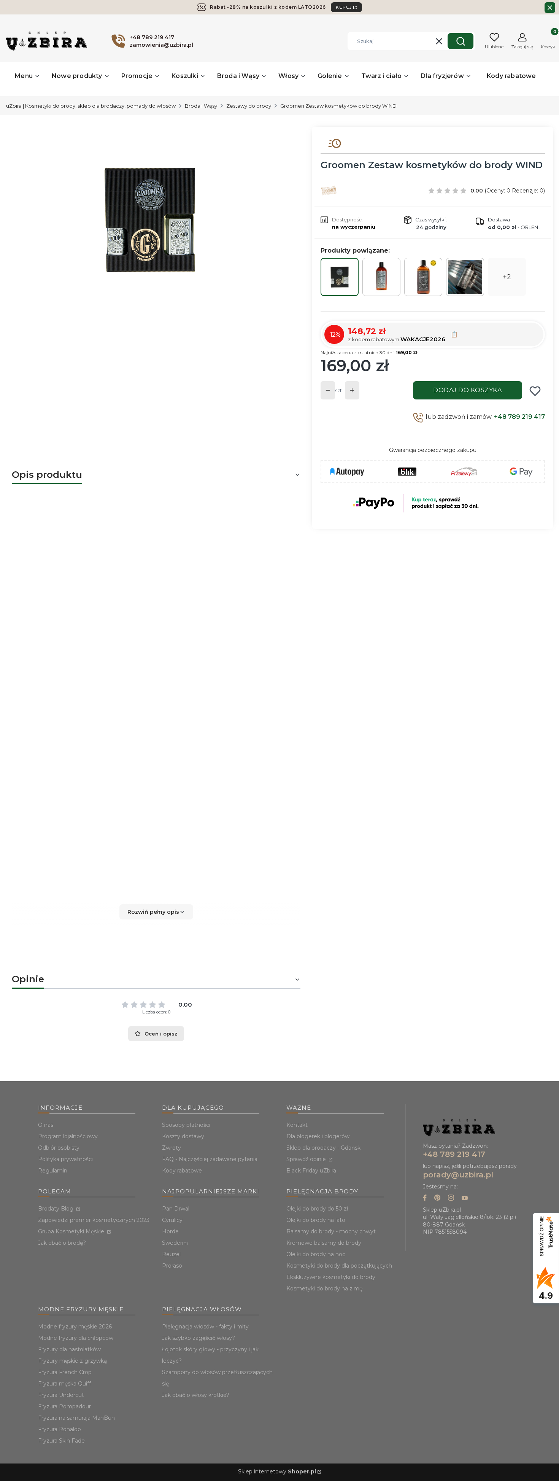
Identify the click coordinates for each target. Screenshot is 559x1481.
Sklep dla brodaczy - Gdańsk (323, 1147)
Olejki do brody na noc (315, 1254)
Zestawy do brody (248, 106)
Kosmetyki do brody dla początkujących (339, 1265)
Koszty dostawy (183, 1136)
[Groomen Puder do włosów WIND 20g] (465, 277)
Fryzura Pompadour (64, 1406)
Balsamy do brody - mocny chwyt (331, 1231)
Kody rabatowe (182, 1170)
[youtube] (465, 1199)
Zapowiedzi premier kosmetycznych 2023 (93, 1220)
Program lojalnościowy (68, 1136)
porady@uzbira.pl (458, 1174)
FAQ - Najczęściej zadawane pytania (209, 1159)
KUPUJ (344, 7)
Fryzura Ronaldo (59, 1429)
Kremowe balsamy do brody (323, 1242)
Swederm (175, 1242)
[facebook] (425, 1199)
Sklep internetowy (277, 1471)
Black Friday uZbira (311, 1170)
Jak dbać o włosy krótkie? (195, 1395)
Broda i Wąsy (201, 106)
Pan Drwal (175, 1208)
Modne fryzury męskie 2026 (75, 1326)
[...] (150, 219)
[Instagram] (451, 1199)
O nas (45, 1124)
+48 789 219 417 (519, 416)
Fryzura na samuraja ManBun (76, 1417)
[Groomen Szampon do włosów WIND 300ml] (381, 277)
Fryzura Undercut (61, 1395)
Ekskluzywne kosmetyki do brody (330, 1277)
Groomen (120, 795)
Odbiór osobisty (58, 1147)
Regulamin (52, 1170)
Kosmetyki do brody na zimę (324, 1288)
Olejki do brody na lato (315, 1220)
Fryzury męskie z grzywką (72, 1360)
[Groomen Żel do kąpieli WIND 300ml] (423, 277)
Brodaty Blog (56, 1208)
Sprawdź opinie (306, 1159)
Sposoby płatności (186, 1124)
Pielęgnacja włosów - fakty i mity (205, 1326)
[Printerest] (437, 1199)
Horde (170, 1231)
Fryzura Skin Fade (61, 1440)
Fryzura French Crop (65, 1372)
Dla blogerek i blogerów (317, 1136)
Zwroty (171, 1147)
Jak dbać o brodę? (62, 1242)
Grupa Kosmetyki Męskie (72, 1231)
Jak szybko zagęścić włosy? (198, 1338)
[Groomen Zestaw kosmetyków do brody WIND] (339, 277)
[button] (460, 41)
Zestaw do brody (66, 535)
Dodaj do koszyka (467, 390)
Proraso (172, 1265)
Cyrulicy (172, 1220)
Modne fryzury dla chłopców (75, 1338)
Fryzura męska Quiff (64, 1383)
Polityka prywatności (65, 1159)
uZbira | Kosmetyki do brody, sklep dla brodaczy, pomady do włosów (91, 106)
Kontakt (297, 1124)
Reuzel (171, 1254)
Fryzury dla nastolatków (69, 1349)
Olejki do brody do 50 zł (317, 1208)
